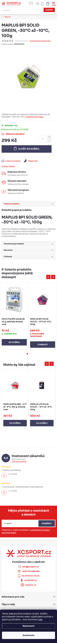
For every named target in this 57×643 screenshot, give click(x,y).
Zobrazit (43, 344)
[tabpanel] (14, 315)
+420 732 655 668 (31, 571)
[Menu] (53, 3)
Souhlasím (28, 635)
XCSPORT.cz (30, 580)
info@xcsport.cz (30, 567)
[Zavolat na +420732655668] (37, 3)
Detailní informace (34, 117)
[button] (15, 420)
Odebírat (47, 523)
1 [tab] (27, 353)
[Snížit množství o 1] (49, 140)
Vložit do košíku (28, 148)
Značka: (8, 166)
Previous (48, 277)
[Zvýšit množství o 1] (49, 137)
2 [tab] (29, 353)
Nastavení (28, 626)
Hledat (49, 10)
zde (40, 619)
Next (53, 277)
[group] (15, 398)
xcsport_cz (30, 585)
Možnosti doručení (15, 134)
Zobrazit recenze (19, 461)
